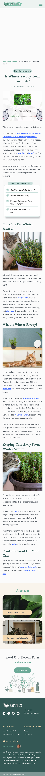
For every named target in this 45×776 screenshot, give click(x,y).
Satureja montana (30, 398)
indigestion (23, 297)
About (26, 731)
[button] (20, 183)
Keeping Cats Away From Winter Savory (21, 202)
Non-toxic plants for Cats (11, 734)
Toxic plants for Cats (10, 731)
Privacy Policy (28, 710)
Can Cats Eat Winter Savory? (22, 190)
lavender (7, 388)
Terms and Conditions (31, 713)
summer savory (21, 415)
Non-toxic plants (10, 62)
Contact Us (28, 734)
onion (16, 511)
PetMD (31, 153)
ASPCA (21, 153)
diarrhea (10, 311)
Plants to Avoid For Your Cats (21, 210)
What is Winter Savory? (20, 195)
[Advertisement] (22, 37)
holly (14, 544)
